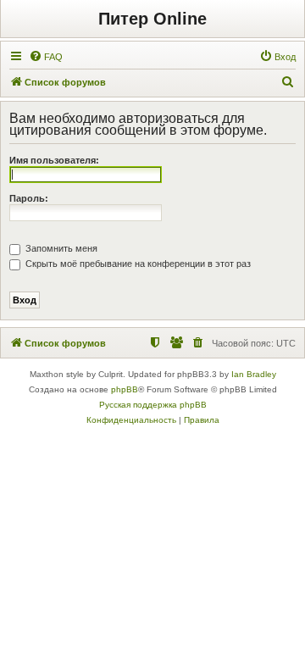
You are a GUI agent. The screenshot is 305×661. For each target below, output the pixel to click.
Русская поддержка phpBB (153, 404)
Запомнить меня (60, 248)
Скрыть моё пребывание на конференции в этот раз (137, 263)
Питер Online (152, 18)
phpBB (124, 389)
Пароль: (28, 198)
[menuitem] (46, 57)
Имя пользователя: (54, 160)
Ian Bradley (253, 374)
